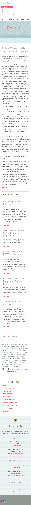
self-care (18, 360)
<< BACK (4, 187)
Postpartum (24, 352)
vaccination (5, 352)
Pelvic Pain (5, 364)
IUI (8, 348)
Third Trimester (16, 366)
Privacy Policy (13, 499)
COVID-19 (11, 354)
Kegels (24, 372)
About (3, 19)
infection (15, 344)
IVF (10, 348)
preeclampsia (17, 358)
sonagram (19, 348)
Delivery (23, 356)
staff (5, 385)
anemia (14, 348)
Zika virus (4, 362)
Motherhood (7, 394)
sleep (23, 358)
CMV (3, 344)
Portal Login (5, 9)
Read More (6, 225)
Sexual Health (8, 399)
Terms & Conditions (22, 499)
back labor (11, 352)
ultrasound (25, 348)
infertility (11, 358)
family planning (6, 360)
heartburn (4, 350)
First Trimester (22, 362)
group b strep (8, 344)
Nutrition (13, 360)
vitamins (24, 360)
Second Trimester (6, 366)
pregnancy (5, 354)
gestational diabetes (20, 354)
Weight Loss (20, 369)
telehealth (17, 356)
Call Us (15, 491)
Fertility (4, 348)
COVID (24, 350)
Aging (12, 374)
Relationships (10, 372)
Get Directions (15, 445)
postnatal (19, 350)
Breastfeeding (15, 346)
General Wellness (10, 405)
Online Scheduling (7, 7)
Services (11, 19)
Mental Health (9, 369)
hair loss (17, 352)
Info (28, 19)
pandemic (4, 356)
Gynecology (7, 396)
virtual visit (5, 358)
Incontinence (18, 372)
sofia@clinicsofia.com (17, 453)
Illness (3, 372)
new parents (11, 356)
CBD (19, 344)
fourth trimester (12, 350)
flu (27, 350)
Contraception (6, 374)
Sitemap (6, 499)
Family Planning (8, 408)
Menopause (7, 391)
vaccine (26, 344)
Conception (11, 362)
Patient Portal (8, 388)
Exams (26, 369)
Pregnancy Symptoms (14, 364)
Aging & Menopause (10, 402)
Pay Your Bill (5, 11)
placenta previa (23, 346)
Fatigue (16, 362)
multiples (4, 346)
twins (8, 346)
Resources (20, 19)
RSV (22, 344)
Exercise (6, 411)
